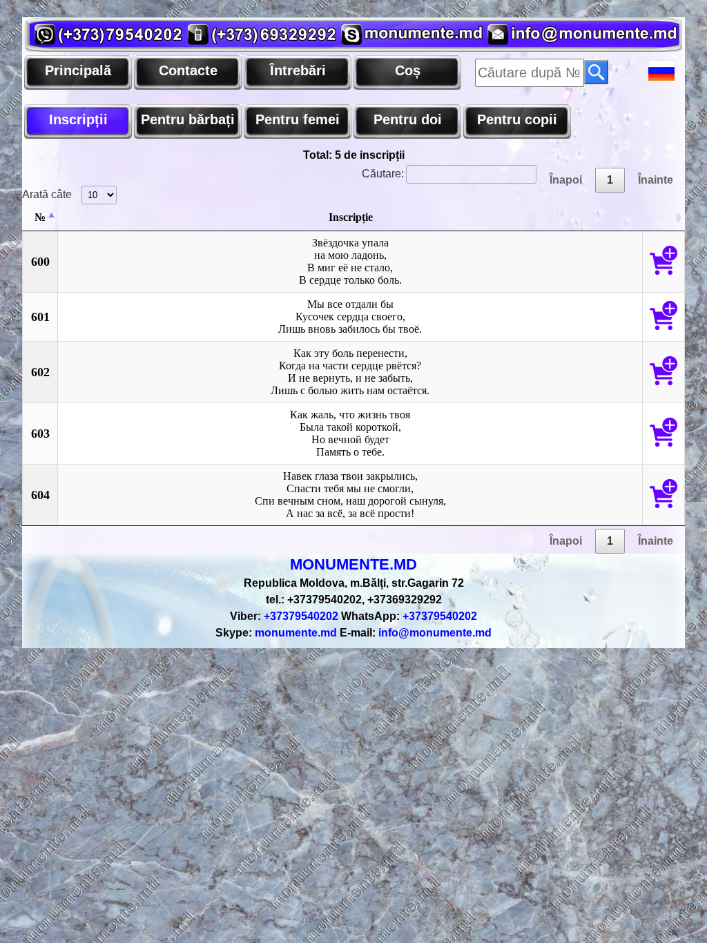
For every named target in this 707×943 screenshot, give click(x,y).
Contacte (188, 70)
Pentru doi (408, 119)
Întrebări (298, 70)
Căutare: (383, 173)
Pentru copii (517, 119)
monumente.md (276, 633)
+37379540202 (284, 616)
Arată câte (48, 194)
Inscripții (78, 119)
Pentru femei (297, 119)
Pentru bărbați (188, 119)
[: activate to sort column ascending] (664, 217)
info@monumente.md (416, 633)
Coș (407, 70)
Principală (78, 70)
